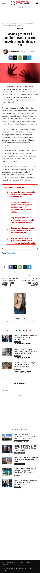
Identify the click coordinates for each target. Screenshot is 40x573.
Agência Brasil (12, 253)
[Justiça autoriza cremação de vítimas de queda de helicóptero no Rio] (7, 365)
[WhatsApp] (20, 58)
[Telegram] (29, 58)
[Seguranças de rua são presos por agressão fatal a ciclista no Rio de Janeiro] (7, 352)
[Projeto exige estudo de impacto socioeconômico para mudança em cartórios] (7, 437)
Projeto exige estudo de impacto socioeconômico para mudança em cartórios (26, 437)
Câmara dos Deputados (22, 441)
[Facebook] (11, 58)
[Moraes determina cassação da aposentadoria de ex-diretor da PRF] (7, 338)
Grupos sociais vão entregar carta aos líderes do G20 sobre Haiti (10, 281)
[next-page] (6, 376)
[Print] (25, 58)
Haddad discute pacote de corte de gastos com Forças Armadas (30, 281)
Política (17, 475)
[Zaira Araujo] (6, 51)
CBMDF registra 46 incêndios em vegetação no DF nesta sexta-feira (26, 459)
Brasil (8, 24)
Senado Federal (19, 452)
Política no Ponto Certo (22, 343)
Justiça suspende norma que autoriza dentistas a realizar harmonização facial (23, 240)
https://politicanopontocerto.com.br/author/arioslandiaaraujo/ (20, 321)
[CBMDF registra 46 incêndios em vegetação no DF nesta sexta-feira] (7, 460)
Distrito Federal (20, 464)
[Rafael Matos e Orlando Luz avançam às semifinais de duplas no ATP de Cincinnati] (7, 472)
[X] (15, 58)
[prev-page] (3, 376)
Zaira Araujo (15, 51)
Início (3, 24)
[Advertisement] (20, 14)
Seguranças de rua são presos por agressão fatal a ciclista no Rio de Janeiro (22, 220)
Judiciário (14, 24)
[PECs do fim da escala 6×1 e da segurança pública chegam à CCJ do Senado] (7, 449)
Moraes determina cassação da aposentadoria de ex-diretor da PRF (23, 194)
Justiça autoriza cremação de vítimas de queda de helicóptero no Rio (22, 230)
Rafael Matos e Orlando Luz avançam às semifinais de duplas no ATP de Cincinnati (25, 471)
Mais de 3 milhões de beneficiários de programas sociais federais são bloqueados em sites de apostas (23, 207)
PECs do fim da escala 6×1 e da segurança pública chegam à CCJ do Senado (25, 448)
